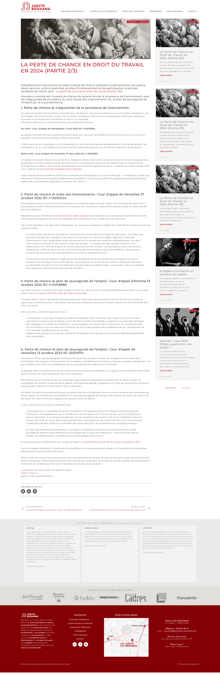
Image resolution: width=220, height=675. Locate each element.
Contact (80, 639)
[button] (23, 491)
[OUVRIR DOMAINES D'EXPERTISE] (84, 11)
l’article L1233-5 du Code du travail (71, 216)
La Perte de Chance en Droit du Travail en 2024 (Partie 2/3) (176, 125)
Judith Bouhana (80, 635)
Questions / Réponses (80, 627)
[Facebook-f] (80, 644)
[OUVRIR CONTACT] (197, 11)
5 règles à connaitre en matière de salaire (177, 272)
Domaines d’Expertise (79, 620)
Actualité (143, 22)
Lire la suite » (166, 75)
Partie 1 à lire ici (29, 473)
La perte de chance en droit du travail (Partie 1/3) (88, 91)
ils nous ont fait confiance (110, 523)
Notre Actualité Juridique (80, 623)
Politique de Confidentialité (188, 664)
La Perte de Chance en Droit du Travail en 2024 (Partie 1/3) (176, 201)
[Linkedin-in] (75, 644)
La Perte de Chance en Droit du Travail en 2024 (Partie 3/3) (176, 55)
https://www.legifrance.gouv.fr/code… (63, 169)
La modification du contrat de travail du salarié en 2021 (110, 442)
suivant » (187, 388)
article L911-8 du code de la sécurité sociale (63, 293)
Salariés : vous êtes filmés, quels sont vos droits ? (176, 344)
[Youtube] (86, 644)
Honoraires (80, 631)
